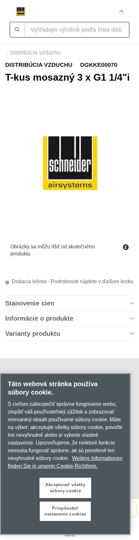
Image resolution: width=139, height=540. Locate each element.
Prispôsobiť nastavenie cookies (65, 511)
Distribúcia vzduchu (35, 52)
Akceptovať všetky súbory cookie (65, 487)
